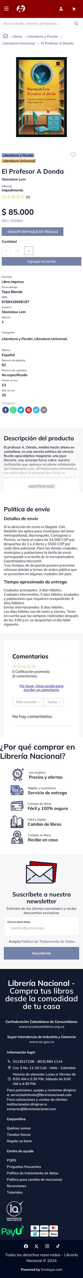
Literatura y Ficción (42, 36)
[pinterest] (28, 410)
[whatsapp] (13, 410)
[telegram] (36, 410)
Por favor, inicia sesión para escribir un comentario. (41, 688)
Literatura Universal (19, 43)
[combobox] (41, 23)
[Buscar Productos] (76, 23)
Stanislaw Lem (14, 179)
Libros (17, 36)
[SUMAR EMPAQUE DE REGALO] (32, 231)
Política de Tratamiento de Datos (48, 941)
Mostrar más (41, 486)
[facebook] (5, 410)
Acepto (42, 941)
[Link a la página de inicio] (5, 36)
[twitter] (20, 410)
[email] (43, 410)
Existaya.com (51, 1269)
